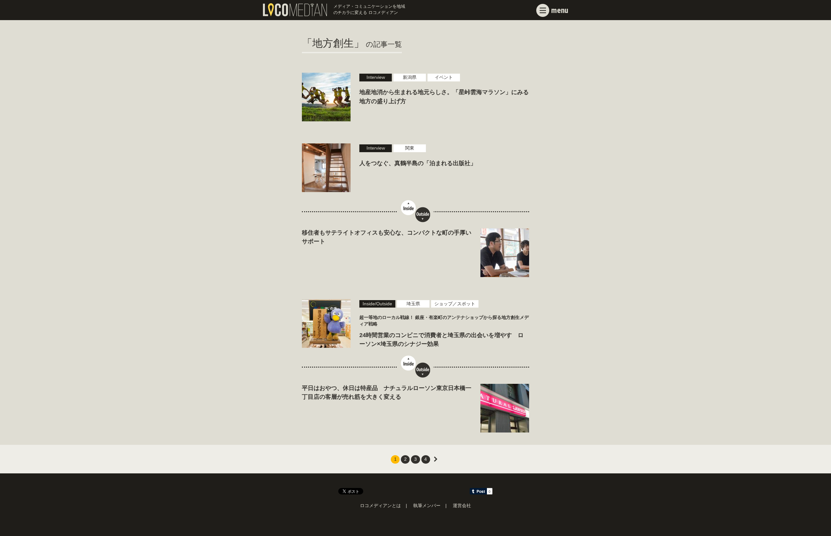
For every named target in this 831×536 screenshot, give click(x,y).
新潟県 (409, 77)
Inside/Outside (377, 303)
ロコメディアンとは (380, 505)
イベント (444, 77)
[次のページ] (435, 460)
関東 (409, 148)
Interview (375, 77)
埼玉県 (413, 303)
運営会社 (462, 505)
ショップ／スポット (454, 303)
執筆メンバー (426, 505)
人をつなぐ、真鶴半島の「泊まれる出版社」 (417, 163)
